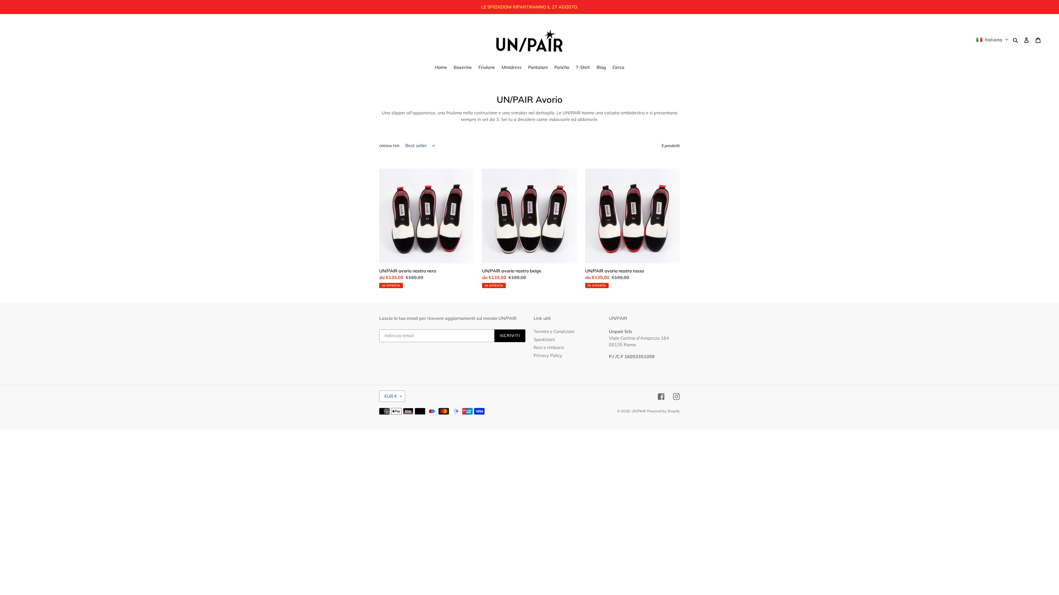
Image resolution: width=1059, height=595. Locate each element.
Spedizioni (544, 339)
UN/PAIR (639, 411)
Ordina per (389, 146)
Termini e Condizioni (554, 331)
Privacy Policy (548, 355)
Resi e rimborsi (549, 347)
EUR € (390, 396)
